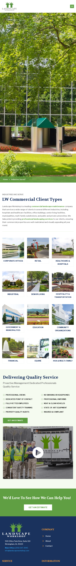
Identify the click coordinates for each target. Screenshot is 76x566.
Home (5, 179)
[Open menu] (72, 6)
